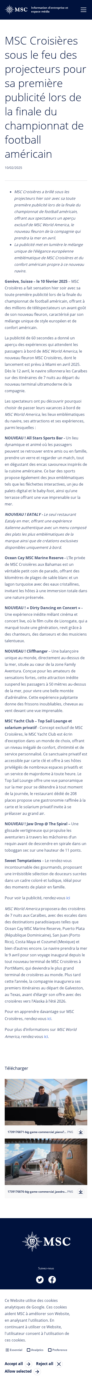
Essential (16, 1350)
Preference (59, 1350)
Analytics (37, 1350)
